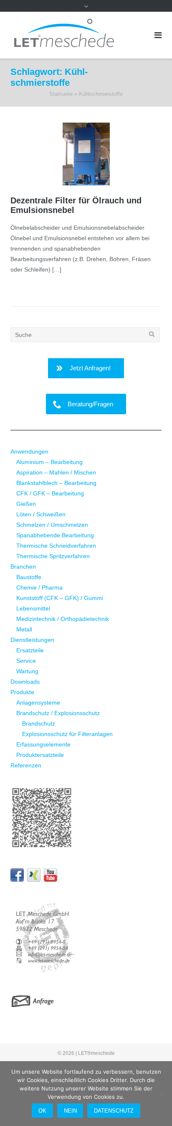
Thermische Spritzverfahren (53, 556)
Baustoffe (28, 577)
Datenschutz (114, 1111)
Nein (70, 1111)
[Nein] (161, 1094)
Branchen (23, 566)
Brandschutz (38, 723)
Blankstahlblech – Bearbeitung (56, 483)
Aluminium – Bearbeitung (49, 462)
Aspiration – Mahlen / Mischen (56, 472)
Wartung (27, 671)
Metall (24, 629)
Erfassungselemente (43, 744)
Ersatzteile (30, 650)
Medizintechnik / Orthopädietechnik (62, 619)
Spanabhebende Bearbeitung (55, 535)
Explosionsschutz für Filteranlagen (67, 734)
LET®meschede (96, 1053)
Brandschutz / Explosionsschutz (58, 713)
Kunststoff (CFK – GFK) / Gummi (59, 598)
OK (42, 1111)
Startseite (61, 94)
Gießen (26, 503)
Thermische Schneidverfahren (56, 545)
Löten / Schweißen (41, 514)
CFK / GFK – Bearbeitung (50, 493)
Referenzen (25, 765)
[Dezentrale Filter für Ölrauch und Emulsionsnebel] (86, 154)
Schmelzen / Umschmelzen (52, 524)
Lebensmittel (33, 608)
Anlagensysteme (38, 702)
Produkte (22, 692)
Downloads (25, 681)
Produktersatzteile (40, 755)
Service (26, 660)
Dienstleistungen (32, 639)
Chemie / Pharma (39, 587)
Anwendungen (29, 451)
